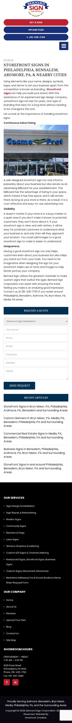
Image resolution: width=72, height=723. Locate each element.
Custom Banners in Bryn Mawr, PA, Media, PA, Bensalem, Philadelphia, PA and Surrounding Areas (34, 422)
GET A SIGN (36, 22)
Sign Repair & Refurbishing (21, 512)
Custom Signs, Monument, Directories (27, 571)
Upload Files (36, 29)
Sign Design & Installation (20, 506)
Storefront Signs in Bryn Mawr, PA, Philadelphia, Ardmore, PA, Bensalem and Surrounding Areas (36, 408)
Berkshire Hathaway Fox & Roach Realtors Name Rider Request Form (33, 580)
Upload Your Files (16, 620)
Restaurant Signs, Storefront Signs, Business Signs (30, 562)
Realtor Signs (13, 519)
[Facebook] (8, 682)
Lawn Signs (12, 539)
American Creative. (36, 717)
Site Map (11, 640)
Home (9, 600)
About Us (11, 606)
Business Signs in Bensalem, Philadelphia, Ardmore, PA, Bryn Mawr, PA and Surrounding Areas (34, 453)
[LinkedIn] (16, 682)
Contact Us (12, 633)
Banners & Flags (15, 532)
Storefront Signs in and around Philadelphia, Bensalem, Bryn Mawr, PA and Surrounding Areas (33, 468)
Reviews (11, 613)
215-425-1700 (37, 37)
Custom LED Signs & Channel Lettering (27, 552)
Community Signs (16, 526)
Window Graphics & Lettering (22, 546)
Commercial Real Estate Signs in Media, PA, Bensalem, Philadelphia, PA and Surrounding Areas (33, 437)
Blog (8, 626)
